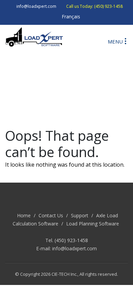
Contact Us (51, 215)
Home (24, 215)
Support (79, 215)
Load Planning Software (92, 223)
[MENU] (125, 40)
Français (71, 16)
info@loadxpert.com (74, 248)
